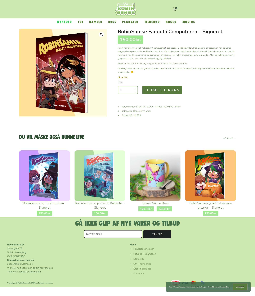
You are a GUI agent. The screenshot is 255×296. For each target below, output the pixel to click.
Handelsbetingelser (143, 249)
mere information (222, 287)
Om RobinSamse (142, 263)
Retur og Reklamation (144, 254)
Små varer (145, 111)
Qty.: (120, 82)
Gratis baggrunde (142, 268)
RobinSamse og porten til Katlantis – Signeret (100, 205)
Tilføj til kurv (162, 90)
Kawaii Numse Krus (155, 203)
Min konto (138, 273)
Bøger (136, 111)
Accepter (240, 286)
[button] (101, 34)
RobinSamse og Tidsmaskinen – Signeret (44, 205)
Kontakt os (138, 259)
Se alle (228, 138)
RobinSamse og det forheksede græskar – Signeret (210, 205)
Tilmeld (157, 234)
